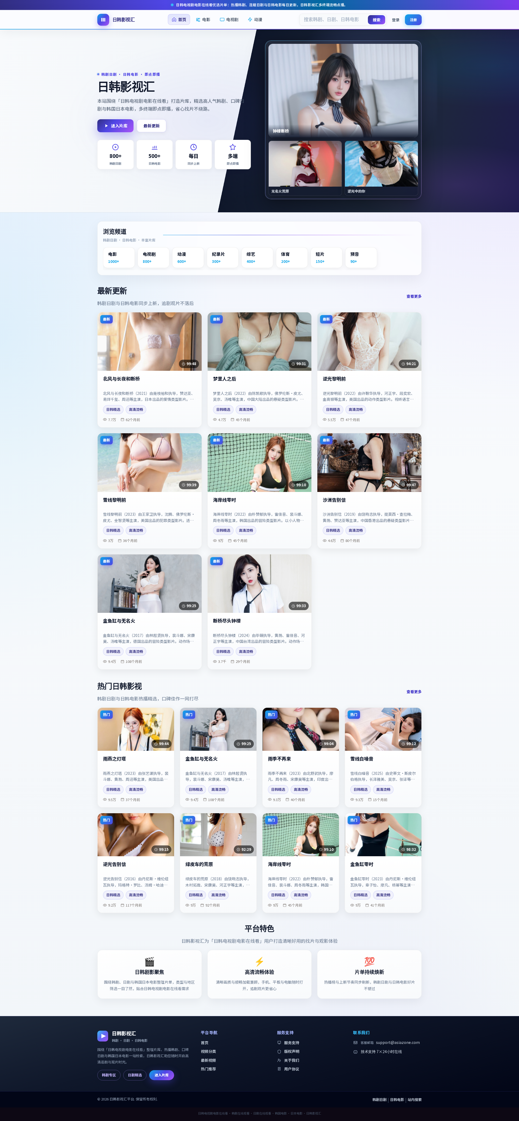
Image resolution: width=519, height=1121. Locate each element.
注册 (413, 19)
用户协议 (291, 1069)
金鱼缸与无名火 (119, 621)
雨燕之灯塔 (114, 759)
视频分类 (208, 1051)
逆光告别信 (114, 864)
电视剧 (232, 19)
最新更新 (152, 125)
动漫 (258, 19)
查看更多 (414, 296)
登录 (396, 19)
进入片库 (119, 125)
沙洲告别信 (334, 500)
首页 (182, 19)
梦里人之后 (224, 379)
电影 (206, 19)
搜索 (376, 19)
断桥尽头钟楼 (227, 621)
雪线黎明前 (114, 500)
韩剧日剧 (379, 1099)
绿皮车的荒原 (199, 864)
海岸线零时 (224, 500)
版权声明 (291, 1051)
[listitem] (119, 257)
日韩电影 (397, 1099)
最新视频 (208, 1060)
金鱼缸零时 (361, 864)
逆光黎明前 (334, 379)
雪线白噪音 (361, 759)
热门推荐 (208, 1069)
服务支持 (291, 1042)
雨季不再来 (279, 759)
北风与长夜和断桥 (121, 379)
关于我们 (291, 1060)
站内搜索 (415, 1099)
